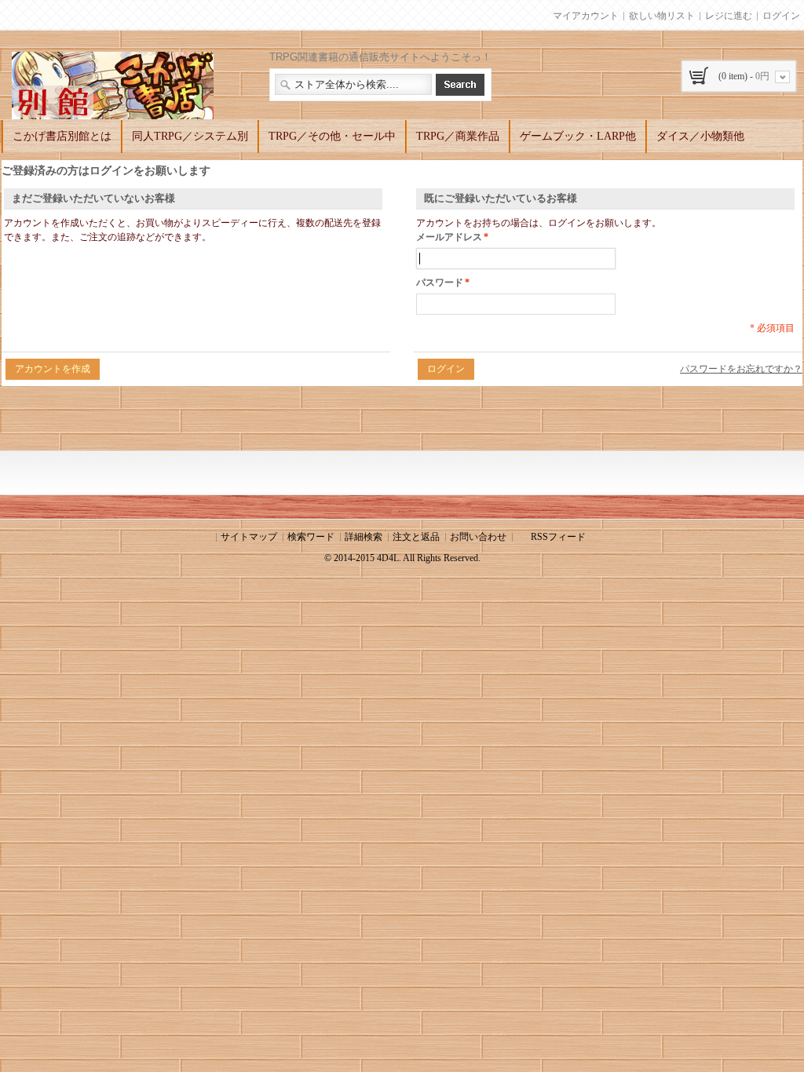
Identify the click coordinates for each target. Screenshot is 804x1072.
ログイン (781, 15)
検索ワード (310, 536)
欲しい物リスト (662, 15)
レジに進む (728, 15)
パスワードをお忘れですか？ (741, 368)
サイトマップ (249, 536)
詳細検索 (363, 536)
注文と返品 (416, 536)
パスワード (439, 282)
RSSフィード (558, 536)
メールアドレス (449, 237)
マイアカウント (586, 15)
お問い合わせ (478, 536)
